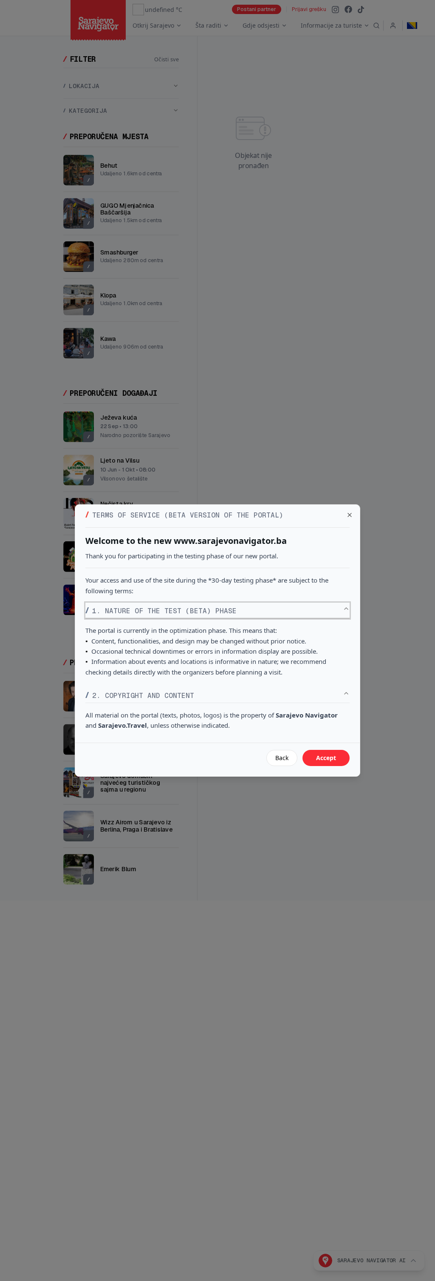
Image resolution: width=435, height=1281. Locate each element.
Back (281, 758)
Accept (326, 758)
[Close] (349, 515)
